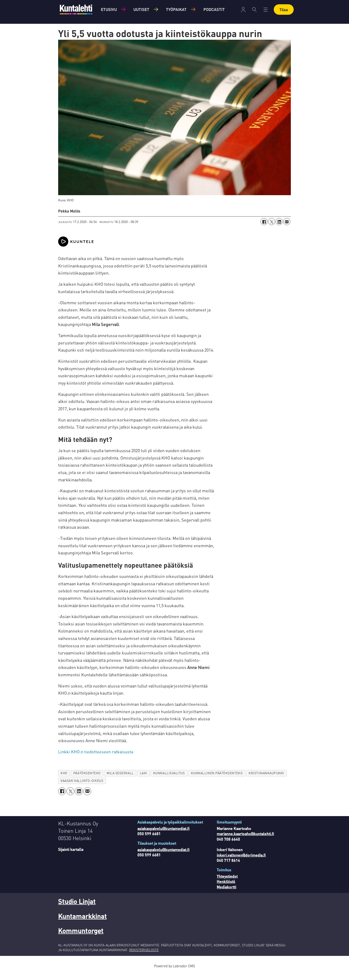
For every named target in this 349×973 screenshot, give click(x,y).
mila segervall (120, 773)
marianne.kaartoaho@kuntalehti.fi (245, 833)
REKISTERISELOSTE (144, 950)
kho (64, 773)
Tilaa (283, 9)
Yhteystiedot (227, 876)
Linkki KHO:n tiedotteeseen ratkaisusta (95, 751)
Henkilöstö (226, 881)
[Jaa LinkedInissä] (279, 221)
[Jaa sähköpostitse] (286, 221)
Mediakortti (226, 886)
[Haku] (254, 9)
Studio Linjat (77, 901)
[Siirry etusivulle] (76, 9)
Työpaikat (176, 9)
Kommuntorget (81, 930)
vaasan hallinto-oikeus (82, 781)
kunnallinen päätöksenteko (217, 773)
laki (143, 773)
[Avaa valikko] (243, 9)
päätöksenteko (87, 773)
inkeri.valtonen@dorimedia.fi (241, 854)
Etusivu (109, 9)
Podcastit (214, 9)
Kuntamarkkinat (82, 916)
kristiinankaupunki (266, 773)
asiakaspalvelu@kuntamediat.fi (163, 828)
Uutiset (141, 9)
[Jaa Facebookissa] (264, 221)
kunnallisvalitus (169, 773)
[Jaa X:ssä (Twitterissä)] (271, 221)
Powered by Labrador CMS (174, 966)
